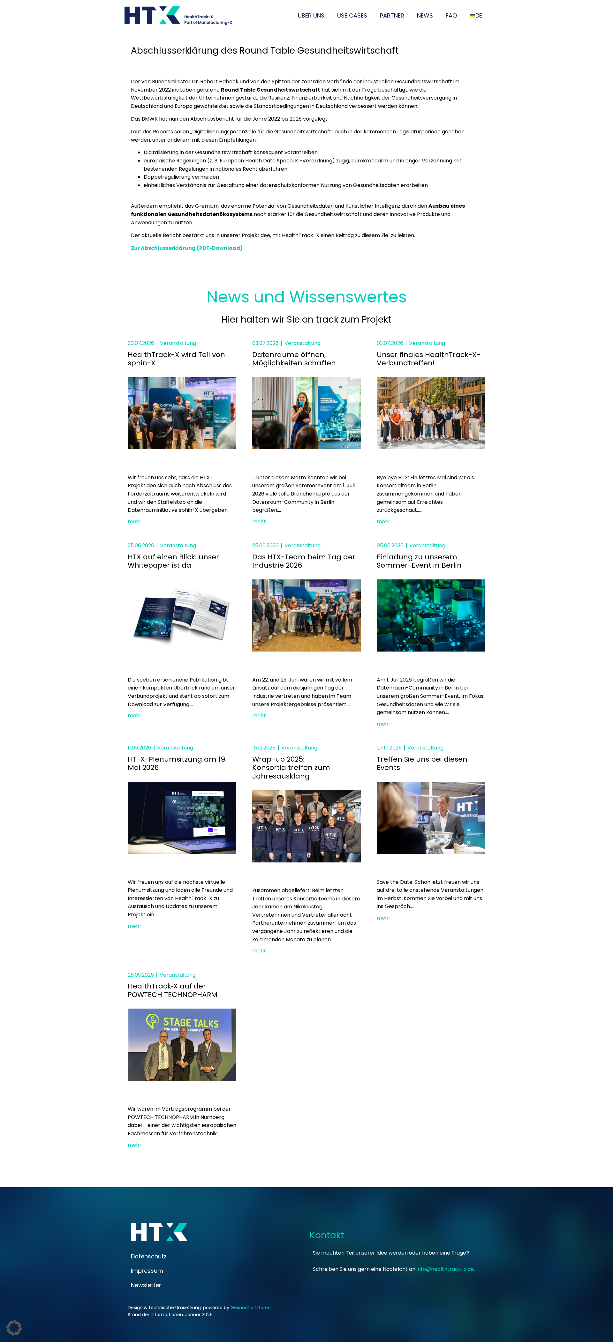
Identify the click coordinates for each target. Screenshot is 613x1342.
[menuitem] (475, 15)
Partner (392, 15)
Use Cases (352, 15)
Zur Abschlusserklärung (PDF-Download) (187, 248)
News (425, 15)
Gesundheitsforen (251, 1307)
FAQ (451, 15)
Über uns (311, 15)
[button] (14, 1328)
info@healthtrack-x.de (445, 1269)
